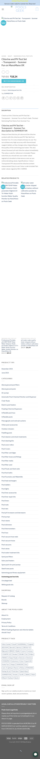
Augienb (30, 644)
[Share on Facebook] (7, 98)
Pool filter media (7, 461)
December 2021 (7, 369)
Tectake (15, 674)
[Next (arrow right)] (8, 755)
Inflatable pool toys (8, 413)
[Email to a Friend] (14, 98)
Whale (4, 678)
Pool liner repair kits (9, 497)
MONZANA (29, 668)
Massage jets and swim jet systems (14, 421)
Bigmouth (5, 651)
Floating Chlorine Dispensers (12, 409)
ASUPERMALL (22, 644)
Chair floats (6, 401)
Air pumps (5, 393)
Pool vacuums (6, 545)
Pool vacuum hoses (8, 541)
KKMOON (20, 664)
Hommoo (29, 658)
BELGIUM (5, 647)
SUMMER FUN (8, 93)
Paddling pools (7, 433)
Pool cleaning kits (8, 441)
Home (4, 56)
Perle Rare (15, 671)
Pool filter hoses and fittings (11, 457)
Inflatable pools (7, 417)
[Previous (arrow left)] (2, 755)
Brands (4, 600)
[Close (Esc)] (2, 747)
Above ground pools (9, 389)
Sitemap (4, 603)
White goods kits (7, 585)
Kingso (13, 664)
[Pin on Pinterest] (18, 98)
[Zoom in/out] (8, 747)
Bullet (18, 651)
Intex (21, 661)
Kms (26, 664)
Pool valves (6, 549)
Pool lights (5, 489)
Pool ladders (6, 485)
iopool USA (28, 661)
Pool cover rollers (8, 445)
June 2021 (5, 373)
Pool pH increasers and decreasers (14, 513)
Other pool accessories (10, 425)
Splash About (24, 671)
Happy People (13, 658)
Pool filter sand (7, 465)
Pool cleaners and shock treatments (14, 437)
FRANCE (4, 658)
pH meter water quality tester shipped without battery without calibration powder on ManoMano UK (29, 342)
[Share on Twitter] (11, 98)
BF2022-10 (27, 647)
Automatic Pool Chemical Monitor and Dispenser (19, 397)
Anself (14, 644)
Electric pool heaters (9, 405)
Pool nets (5, 509)
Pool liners (5, 501)
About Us (5, 615)
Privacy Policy (6, 622)
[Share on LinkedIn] (22, 98)
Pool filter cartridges (9, 453)
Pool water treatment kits (11, 553)
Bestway (19, 647)
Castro (23, 651)
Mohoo (22, 668)
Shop (10, 56)
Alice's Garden (6, 644)
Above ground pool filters (10, 385)
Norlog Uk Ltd (6, 671)
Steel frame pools (8, 568)
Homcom (22, 658)
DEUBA (21, 654)
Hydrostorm (14, 661)
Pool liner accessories (9, 493)
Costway (30, 651)
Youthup (10, 678)
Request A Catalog (8, 596)
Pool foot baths (7, 473)
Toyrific (21, 674)
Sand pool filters (7, 557)
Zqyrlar (16, 678)
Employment (6, 619)
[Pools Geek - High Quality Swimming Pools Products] (20, 9)
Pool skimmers (7, 525)
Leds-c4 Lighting (7, 668)
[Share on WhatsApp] (3, 98)
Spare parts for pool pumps (11, 565)
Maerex (16, 668)
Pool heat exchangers (9, 481)
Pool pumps (6, 517)
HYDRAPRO (5, 661)
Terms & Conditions (8, 626)
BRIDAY (12, 651)
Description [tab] (6, 110)
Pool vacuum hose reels (10, 537)
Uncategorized (7, 580)
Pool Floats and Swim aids (11, 469)
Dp (26, 654)
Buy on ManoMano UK (14, 81)
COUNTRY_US (6, 654)
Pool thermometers (8, 529)
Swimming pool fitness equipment (13, 573)
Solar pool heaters (8, 561)
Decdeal (15, 654)
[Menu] (3, 9)
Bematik (12, 647)
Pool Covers (6, 449)
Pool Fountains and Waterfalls (12, 477)
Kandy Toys (5, 664)
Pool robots (6, 521)
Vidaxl (33, 674)
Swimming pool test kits (23, 56)
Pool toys (5, 533)
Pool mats (5, 505)
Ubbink (27, 674)
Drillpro (31, 654)
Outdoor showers (8, 429)
